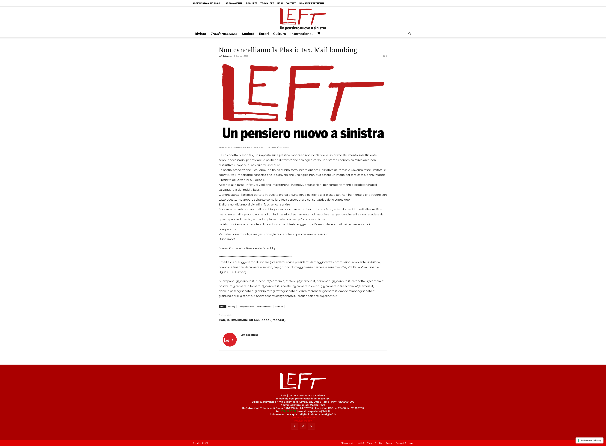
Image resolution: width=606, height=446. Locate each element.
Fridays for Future (246, 306)
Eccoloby (231, 306)
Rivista (200, 34)
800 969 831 (288, 411)
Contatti (291, 3)
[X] (311, 426)
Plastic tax (279, 306)
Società (248, 34)
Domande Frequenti (311, 3)
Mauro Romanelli (264, 306)
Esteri (264, 34)
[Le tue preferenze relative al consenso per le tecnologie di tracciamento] (589, 440)
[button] (409, 34)
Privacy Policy (303, 420)
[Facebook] (294, 426)
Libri (280, 3)
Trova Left (267, 3)
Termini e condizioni (303, 417)
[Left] (303, 18)
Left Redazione (225, 56)
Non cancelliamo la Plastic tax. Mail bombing (288, 49)
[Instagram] (303, 426)
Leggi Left (251, 3)
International (301, 34)
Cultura (279, 34)
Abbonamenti (234, 3)
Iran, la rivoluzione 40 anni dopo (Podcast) (252, 320)
